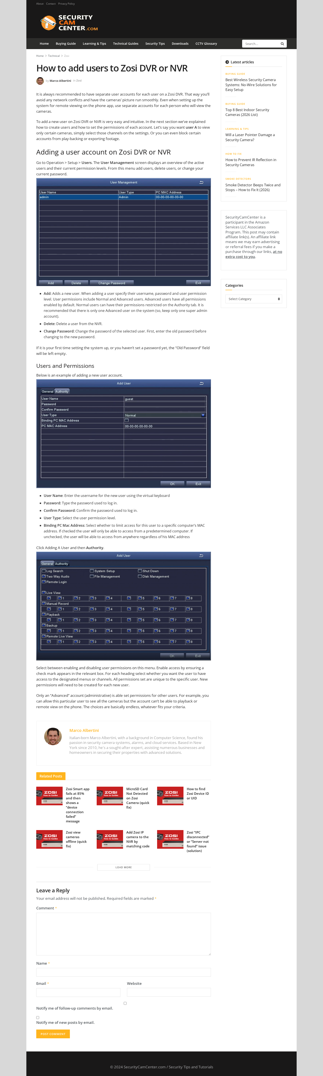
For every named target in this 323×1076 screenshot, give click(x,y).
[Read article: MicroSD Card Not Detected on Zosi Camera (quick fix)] (110, 796)
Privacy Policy (66, 3)
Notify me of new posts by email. (65, 1022)
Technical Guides (125, 43)
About (40, 3)
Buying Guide (66, 43)
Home (44, 43)
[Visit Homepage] (76, 23)
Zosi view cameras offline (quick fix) (76, 839)
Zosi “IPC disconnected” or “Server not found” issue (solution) (198, 841)
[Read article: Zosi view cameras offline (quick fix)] (49, 839)
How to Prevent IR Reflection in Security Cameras (250, 162)
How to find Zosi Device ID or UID (198, 793)
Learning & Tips (94, 43)
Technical (54, 56)
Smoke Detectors (238, 178)
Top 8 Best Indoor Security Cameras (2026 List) (247, 112)
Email (42, 983)
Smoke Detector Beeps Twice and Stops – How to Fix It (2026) (253, 187)
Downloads (180, 43)
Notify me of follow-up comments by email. (74, 1008)
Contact (51, 3)
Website (134, 983)
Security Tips (155, 43)
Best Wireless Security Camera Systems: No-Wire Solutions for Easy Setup (251, 84)
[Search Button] (283, 44)
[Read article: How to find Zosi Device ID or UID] (170, 796)
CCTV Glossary (206, 43)
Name (43, 963)
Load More (124, 867)
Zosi (66, 56)
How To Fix (233, 153)
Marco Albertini (60, 80)
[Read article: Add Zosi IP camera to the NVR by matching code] (110, 839)
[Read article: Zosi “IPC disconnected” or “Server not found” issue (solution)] (170, 839)
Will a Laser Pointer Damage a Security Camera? (250, 137)
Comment (46, 908)
